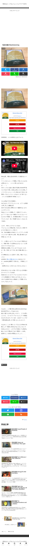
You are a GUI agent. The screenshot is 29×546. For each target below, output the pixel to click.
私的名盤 (4, 364)
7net (17, 130)
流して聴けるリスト (12, 259)
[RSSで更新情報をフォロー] (21, 414)
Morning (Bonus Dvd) (17, 113)
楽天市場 (17, 124)
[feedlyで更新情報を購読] (7, 414)
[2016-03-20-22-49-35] (14, 304)
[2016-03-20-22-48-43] (14, 108)
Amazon (17, 120)
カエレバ (19, 115)
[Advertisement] (14, 26)
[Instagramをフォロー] (21, 410)
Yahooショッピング (17, 128)
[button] (26, 290)
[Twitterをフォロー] (7, 410)
